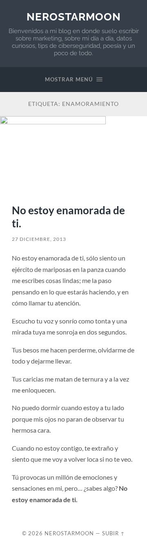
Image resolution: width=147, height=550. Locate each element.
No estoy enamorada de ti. (68, 217)
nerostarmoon (74, 16)
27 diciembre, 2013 (39, 239)
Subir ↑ (113, 533)
